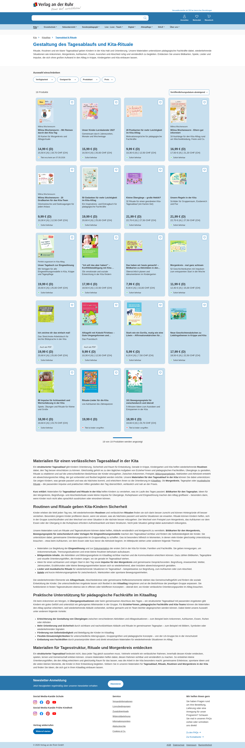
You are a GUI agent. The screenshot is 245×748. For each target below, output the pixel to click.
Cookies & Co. (119, 731)
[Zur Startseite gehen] (76, 6)
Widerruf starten (43, 731)
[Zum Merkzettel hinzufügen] (72, 102)
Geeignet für (65, 79)
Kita (35, 27)
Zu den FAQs (192, 732)
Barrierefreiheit (205, 745)
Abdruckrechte (119, 726)
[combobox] (87, 18)
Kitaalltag (156, 480)
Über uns (174, 27)
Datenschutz (178, 745)
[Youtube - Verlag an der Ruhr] (54, 702)
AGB (169, 745)
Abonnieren (115, 684)
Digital (131, 27)
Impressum (191, 745)
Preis (107, 79)
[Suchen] (145, 18)
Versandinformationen (122, 701)
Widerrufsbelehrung (121, 716)
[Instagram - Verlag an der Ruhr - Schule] (35, 702)
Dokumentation (101, 548)
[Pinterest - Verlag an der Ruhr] (48, 702)
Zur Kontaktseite (193, 737)
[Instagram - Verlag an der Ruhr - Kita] (35, 713)
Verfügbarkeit (42, 79)
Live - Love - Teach (113, 27)
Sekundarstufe (68, 27)
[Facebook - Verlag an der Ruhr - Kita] (41, 713)
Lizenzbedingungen (122, 706)
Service (117, 696)
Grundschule (49, 27)
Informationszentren (121, 721)
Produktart (88, 79)
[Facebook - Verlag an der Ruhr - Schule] (41, 702)
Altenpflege (146, 27)
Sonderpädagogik (90, 27)
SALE (160, 27)
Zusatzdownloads (121, 711)
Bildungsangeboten (165, 474)
